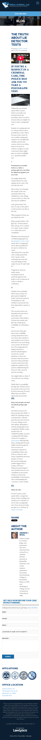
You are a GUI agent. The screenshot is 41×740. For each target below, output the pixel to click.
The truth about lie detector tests (19, 39)
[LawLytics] (20, 730)
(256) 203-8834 (32, 608)
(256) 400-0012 (20, 14)
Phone (5, 618)
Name (4, 612)
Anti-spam (28, 736)
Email (4, 625)
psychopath (15, 441)
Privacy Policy (21, 736)
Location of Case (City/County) (15, 632)
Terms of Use (13, 736)
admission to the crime (21, 241)
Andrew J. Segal (22, 49)
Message (6, 638)
